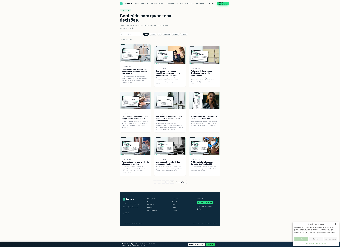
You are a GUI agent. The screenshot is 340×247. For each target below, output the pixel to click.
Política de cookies (309, 243)
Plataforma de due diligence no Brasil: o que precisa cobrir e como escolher (202, 73)
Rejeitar (315, 239)
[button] (336, 224)
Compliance (167, 34)
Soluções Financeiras (171, 3)
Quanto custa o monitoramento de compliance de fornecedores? (135, 117)
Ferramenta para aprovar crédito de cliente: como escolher (135, 163)
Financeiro (150, 207)
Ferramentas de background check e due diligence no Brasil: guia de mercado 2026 (135, 71)
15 (172, 182)
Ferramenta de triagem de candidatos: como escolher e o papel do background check (168, 73)
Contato (174, 210)
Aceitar (301, 239)
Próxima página (180, 182)
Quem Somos (200, 3)
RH (159, 34)
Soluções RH (144, 3)
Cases (174, 207)
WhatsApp (210, 244)
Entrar (212, 3)
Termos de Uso (213, 223)
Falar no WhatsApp (206, 202)
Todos (146, 34)
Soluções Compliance (157, 3)
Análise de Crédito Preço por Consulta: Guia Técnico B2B (202, 163)
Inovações (175, 34)
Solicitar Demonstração (222, 3)
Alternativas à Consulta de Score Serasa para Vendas (168, 163)
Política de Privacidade (320, 243)
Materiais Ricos (189, 3)
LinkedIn (127, 213)
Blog (181, 3)
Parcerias (184, 34)
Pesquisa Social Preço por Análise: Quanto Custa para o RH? (204, 117)
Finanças (153, 34)
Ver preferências (330, 239)
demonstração (196, 244)
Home (136, 3)
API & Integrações (152, 210)
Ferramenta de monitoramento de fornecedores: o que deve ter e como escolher (169, 119)
